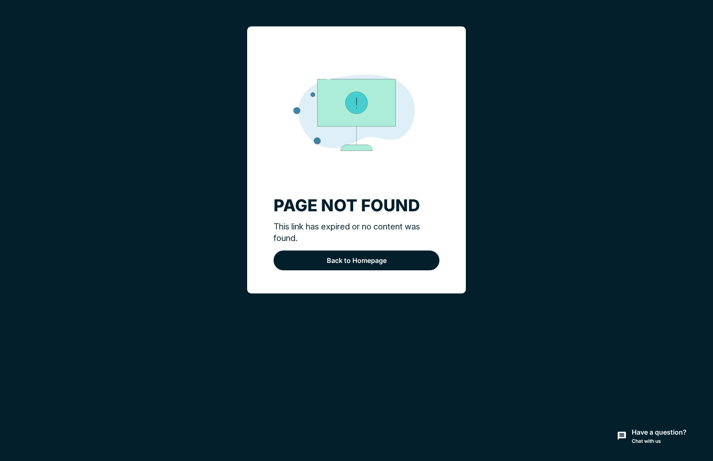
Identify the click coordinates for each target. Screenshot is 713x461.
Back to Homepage (357, 260)
